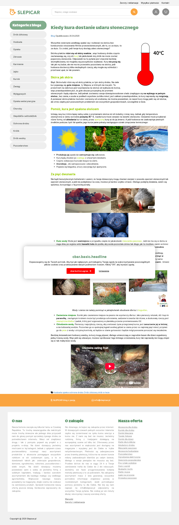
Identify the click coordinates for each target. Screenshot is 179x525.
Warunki (69, 499)
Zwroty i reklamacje (129, 3)
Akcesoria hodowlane (128, 451)
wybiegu (81, 158)
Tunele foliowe (125, 436)
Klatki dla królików (126, 442)
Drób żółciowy (20, 34)
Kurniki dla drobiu (126, 430)
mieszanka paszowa (132, 241)
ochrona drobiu (21, 123)
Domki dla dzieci (125, 439)
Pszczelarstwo (125, 454)
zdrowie (17, 56)
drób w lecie (103, 392)
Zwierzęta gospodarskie (129, 460)
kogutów (142, 310)
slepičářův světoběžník (25, 116)
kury (76, 56)
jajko (15, 71)
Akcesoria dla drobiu (127, 427)
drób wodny (19, 138)
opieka (16, 49)
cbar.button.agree (79, 271)
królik (16, 130)
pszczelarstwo (20, 145)
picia (64, 330)
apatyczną (99, 119)
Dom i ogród (124, 466)
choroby (17, 108)
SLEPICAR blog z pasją (64, 400)
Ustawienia (104, 271)
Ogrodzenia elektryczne (129, 457)
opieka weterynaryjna (24, 101)
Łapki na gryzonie (126, 475)
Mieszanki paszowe (127, 448)
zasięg (16, 86)
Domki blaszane (125, 433)
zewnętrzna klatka (65, 321)
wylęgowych (19, 93)
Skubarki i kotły (125, 469)
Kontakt (165, 3)
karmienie (18, 64)
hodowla (17, 42)
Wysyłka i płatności (150, 3)
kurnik (16, 79)
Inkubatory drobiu (126, 445)
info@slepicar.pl (102, 400)
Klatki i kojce (124, 472)
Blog (53, 36)
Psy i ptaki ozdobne (127, 463)
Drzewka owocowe (127, 478)
